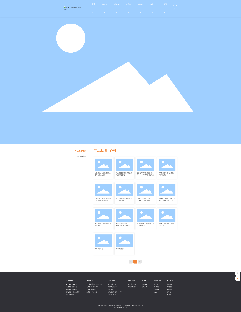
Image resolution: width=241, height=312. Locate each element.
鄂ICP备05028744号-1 (120, 307)
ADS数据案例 (120, 249)
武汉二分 (140, 305)
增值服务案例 (81, 156)
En (176, 5)
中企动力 (134, 305)
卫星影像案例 (99, 249)
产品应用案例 (80, 151)
